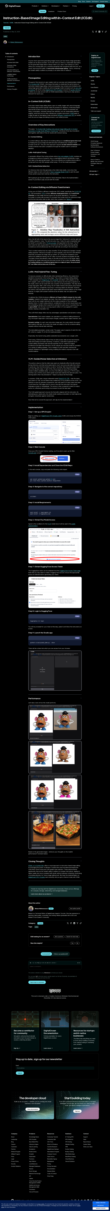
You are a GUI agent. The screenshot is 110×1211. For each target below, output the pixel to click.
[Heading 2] (44, 962)
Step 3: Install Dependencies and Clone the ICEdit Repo (50, 465)
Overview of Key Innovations (41, 124)
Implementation (11, 83)
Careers (88, 1)
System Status (87, 1144)
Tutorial (7, 28)
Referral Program (15, 1151)
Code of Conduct (52, 1173)
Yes (72, 943)
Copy (77, 474)
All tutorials (94, 107)
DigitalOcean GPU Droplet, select (52, 416)
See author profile (75, 908)
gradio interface (76, 90)
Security (13, 1164)
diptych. (69, 199)
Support (85, 1137)
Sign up (100, 6)
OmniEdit (55, 280)
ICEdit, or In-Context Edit (35, 865)
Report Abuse (87, 1141)
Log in (91, 6)
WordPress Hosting (70, 1156)
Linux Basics (94, 87)
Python (93, 94)
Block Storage (33, 1171)
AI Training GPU (69, 1137)
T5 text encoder (51, 243)
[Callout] (52, 962)
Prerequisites (11, 59)
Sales (84, 1139)
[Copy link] (106, 32)
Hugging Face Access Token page (69, 570)
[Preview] (78, 962)
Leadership (14, 1139)
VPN (66, 1146)
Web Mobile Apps (70, 1154)
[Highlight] (40, 962)
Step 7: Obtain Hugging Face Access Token (45, 567)
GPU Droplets (32, 1139)
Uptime (31, 1178)
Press (12, 1156)
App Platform (32, 1161)
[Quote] (50, 962)
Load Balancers (33, 1164)
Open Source (50, 1156)
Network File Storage (35, 1173)
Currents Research (52, 1146)
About (12, 1137)
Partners (13, 1149)
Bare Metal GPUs (33, 1141)
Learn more (47, 1048)
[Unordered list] (47, 962)
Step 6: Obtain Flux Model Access (41, 520)
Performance (10, 86)
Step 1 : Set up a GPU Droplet (39, 412)
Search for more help (72, 936)
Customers (14, 1146)
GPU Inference (69, 1139)
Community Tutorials (52, 1137)
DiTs (43, 193)
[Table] (54, 962)
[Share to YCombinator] (103, 32)
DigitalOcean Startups (53, 1149)
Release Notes (51, 1171)
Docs (83, 1)
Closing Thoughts (12, 89)
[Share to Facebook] (96, 32)
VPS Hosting (68, 1141)
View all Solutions (70, 1161)
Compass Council (51, 1154)
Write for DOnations (52, 1144)
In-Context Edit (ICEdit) (39, 101)
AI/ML (11, 22)
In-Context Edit (34, 84)
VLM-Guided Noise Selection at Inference (47, 359)
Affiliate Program (15, 1154)
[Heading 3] (45, 962)
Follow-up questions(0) (61, 954)
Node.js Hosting (69, 1151)
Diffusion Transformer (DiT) (66, 115)
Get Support (95, 1)
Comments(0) (46, 954)
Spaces (31, 1168)
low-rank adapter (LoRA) (66, 156)
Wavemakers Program (53, 1151)
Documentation (51, 1168)
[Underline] (33, 962)
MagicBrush (45, 280)
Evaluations (32, 1149)
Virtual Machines (69, 1159)
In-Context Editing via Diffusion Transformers (49, 187)
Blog (79, 1)
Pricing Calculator (52, 1166)
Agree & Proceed (100, 1202)
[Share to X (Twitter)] (93, 32)
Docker (93, 101)
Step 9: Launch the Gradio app (40, 633)
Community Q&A (51, 1139)
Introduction (10, 56)
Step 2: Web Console (36, 447)
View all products (32, 1109)
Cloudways (32, 1189)
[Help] (79, 962)
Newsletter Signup (52, 1159)
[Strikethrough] (35, 962)
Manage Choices (100, 1208)
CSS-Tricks (50, 1141)
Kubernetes (94, 104)
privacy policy (41, 1204)
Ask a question (59, 936)
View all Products (33, 1192)
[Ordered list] (49, 962)
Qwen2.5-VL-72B (64, 378)
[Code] (55, 962)
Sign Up (16, 1048)
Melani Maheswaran (16, 42)
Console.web (32, 453)
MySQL (93, 97)
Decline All (100, 1205)
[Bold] (30, 962)
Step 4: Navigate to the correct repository (45, 487)
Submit (20, 1073)
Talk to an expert (96, 111)
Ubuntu (93, 84)
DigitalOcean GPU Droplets (54, 90)
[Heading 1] (42, 962)
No (77, 943)
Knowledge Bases (34, 1137)
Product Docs (62, 11)
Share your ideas (87, 1146)
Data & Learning (33, 1146)
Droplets (31, 1154)
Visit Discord (96, 131)
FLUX (49, 524)
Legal (12, 1159)
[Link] (37, 962)
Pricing (49, 1164)
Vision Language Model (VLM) (59, 172)
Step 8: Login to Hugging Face (40, 611)
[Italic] (32, 962)
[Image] (38, 962)
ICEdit (72, 113)
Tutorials (42, 11)
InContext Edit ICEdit (12, 62)
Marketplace (50, 1161)
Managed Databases (34, 1166)
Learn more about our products (41, 894)
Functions (31, 1159)
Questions (51, 11)
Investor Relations (16, 1166)
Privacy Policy (15, 1161)
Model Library (33, 1151)
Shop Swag (50, 1176)
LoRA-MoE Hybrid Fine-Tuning (42, 271)
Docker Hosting (69, 1149)
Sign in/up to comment (37, 982)
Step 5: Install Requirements (39, 502)
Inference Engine (33, 1144)
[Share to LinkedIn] (99, 32)
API (30, 1176)
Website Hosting (69, 1144)
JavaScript (94, 91)
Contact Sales (104, 1)
